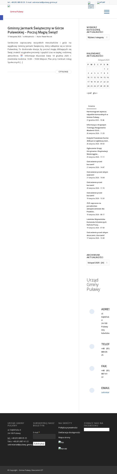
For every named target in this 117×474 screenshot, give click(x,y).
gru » (95, 93)
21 (101, 82)
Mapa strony (64, 437)
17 (88, 82)
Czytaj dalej (63, 72)
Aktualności (29, 37)
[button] (1, 17)
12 (95, 77)
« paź (89, 93)
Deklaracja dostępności (69, 432)
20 (98, 82)
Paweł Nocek (47, 37)
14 (101, 77)
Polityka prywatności (67, 427)
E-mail (36, 432)
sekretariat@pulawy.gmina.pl (44, 2)
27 (98, 86)
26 (95, 86)
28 (101, 86)
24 (88, 86)
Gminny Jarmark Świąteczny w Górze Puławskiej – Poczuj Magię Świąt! (36, 30)
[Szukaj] (98, 11)
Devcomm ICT (37, 470)
